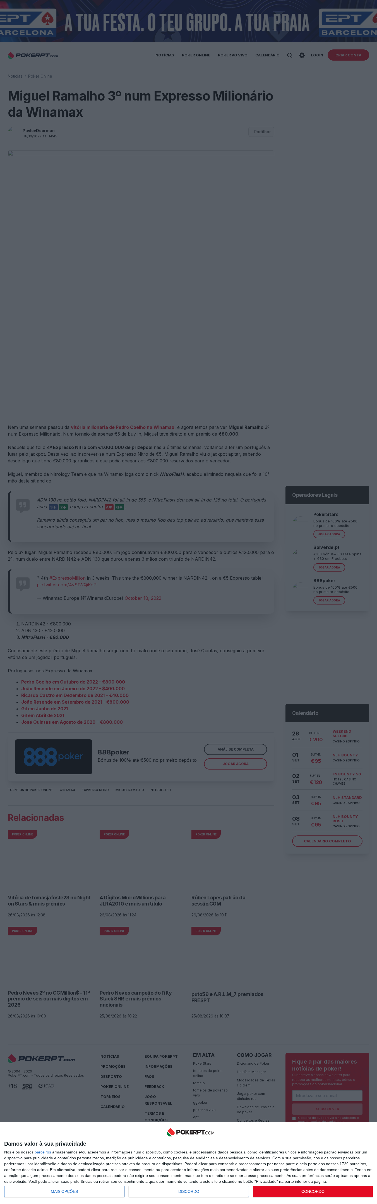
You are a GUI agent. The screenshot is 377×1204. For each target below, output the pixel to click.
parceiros (43, 1152)
